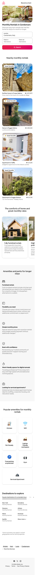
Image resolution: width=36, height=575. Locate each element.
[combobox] (17, 35)
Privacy (7, 566)
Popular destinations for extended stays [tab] (14, 497)
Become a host (26, 3)
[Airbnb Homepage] (3, 3)
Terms (13, 566)
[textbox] (10, 42)
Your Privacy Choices (23, 566)
